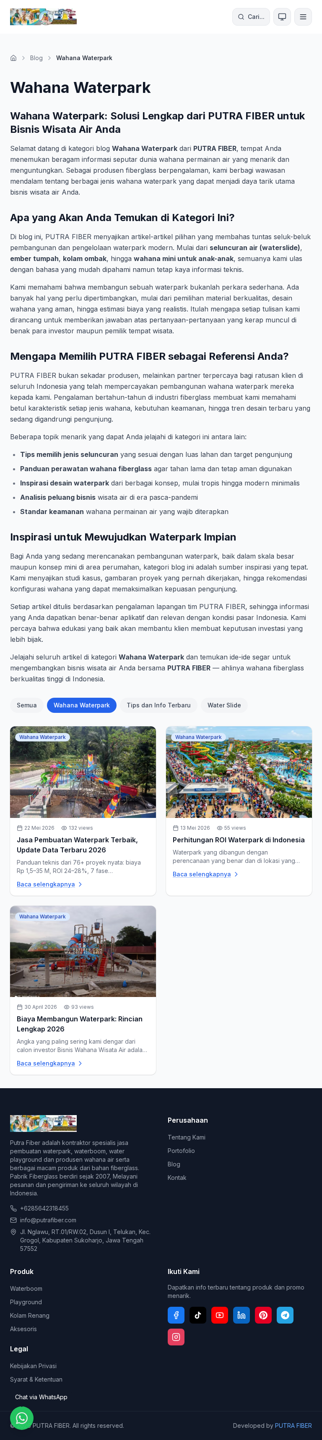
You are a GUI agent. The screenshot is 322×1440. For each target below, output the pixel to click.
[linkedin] (241, 1315)
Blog (36, 57)
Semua (27, 705)
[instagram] (176, 1337)
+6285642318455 (44, 1208)
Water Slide (224, 705)
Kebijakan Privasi (33, 1365)
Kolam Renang (29, 1315)
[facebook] (176, 1315)
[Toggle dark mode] (282, 17)
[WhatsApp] (22, 1418)
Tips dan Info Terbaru (159, 705)
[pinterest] (263, 1315)
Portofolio (181, 1150)
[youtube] (219, 1315)
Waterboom (26, 1288)
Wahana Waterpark (82, 705)
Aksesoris (23, 1328)
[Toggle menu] (303, 17)
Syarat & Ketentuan (36, 1379)
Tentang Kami (186, 1137)
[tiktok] (198, 1315)
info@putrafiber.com (48, 1220)
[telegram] (285, 1315)
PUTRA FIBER (293, 1425)
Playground (26, 1301)
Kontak (177, 1177)
